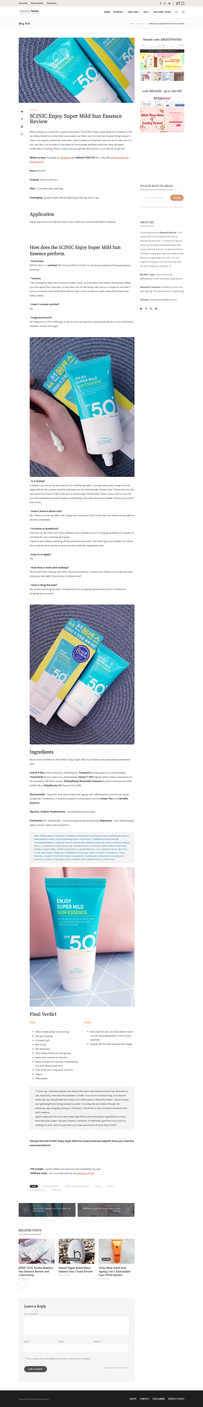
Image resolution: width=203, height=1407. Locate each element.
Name (27, 1341)
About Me (23, 3)
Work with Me (37, 3)
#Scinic (98, 1186)
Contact (144, 1398)
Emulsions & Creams (111, 1205)
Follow (177, 198)
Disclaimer (52, 3)
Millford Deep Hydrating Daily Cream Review (101, 1209)
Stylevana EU (37, 161)
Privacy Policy (176, 1398)
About (133, 1398)
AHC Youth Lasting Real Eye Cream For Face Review (52, 1209)
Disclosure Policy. (86, 1173)
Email (61, 1341)
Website (97, 1341)
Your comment (31, 1314)
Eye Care (36, 1205)
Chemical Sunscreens (71, 1259)
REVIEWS (117, 12)
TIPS (145, 12)
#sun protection (38, 1190)
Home (132, 24)
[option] (37, 1259)
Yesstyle (64, 157)
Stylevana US (121, 157)
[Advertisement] (162, 158)
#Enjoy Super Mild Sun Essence (77, 1186)
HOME (107, 12)
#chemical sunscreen (50, 1186)
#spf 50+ (111, 1186)
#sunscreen (56, 1190)
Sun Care (141, 24)
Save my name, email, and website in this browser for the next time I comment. (58, 1358)
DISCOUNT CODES (162, 12)
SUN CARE (133, 12)
